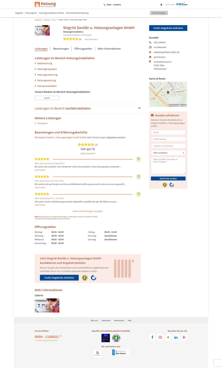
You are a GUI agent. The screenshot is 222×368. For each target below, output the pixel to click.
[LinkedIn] (176, 337)
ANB (129, 320)
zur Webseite (160, 47)
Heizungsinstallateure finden (51, 13)
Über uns (94, 320)
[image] (47, 305)
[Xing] (168, 337)
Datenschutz (119, 320)
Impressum (106, 320)
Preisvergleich (31, 13)
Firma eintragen (159, 13)
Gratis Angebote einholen (59, 277)
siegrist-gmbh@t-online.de (166, 52)
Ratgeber (19, 13)
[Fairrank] (183, 337)
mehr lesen (40, 169)
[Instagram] (160, 337)
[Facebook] (152, 337)
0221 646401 (160, 42)
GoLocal (44, 163)
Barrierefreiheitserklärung (77, 13)
